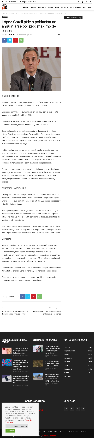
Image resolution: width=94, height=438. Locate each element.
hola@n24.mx (41, 410)
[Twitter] (90, 1)
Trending (11, 13)
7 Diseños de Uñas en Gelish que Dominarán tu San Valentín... (20, 351)
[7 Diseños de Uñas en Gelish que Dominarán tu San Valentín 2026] (7, 351)
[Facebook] (78, 1)
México (25, 7)
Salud (50, 7)
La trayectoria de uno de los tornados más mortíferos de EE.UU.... (52, 364)
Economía (42, 7)
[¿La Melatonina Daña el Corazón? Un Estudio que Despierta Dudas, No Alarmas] (7, 378)
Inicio (3, 13)
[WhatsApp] (21, 40)
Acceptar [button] (10, 431)
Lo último (87, 7)
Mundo (33, 7)
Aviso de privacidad (49, 436)
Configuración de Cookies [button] (17, 426)
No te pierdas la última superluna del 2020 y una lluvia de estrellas (15, 312)
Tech (57, 7)
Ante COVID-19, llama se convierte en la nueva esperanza (47, 312)
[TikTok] (86, 1)
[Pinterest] (15, 40)
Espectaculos (75, 7)
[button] (74, 2)
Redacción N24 (10, 34)
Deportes (64, 7)
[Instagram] (82, 1)
